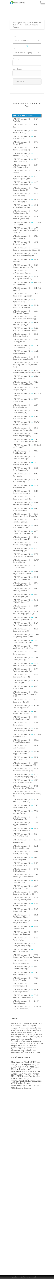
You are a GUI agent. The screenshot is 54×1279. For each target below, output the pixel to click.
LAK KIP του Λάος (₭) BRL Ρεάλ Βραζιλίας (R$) (25, 835)
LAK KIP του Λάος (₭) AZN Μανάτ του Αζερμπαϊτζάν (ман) (25, 664)
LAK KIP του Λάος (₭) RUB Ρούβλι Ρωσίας (25, 939)
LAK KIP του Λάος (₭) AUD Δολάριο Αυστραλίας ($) (25, 183)
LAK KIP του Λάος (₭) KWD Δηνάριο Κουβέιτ (26, 561)
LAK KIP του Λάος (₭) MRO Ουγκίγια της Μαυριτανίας (25, 429)
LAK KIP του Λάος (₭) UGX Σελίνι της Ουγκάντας (25, 962)
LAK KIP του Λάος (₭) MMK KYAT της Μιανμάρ (26, 590)
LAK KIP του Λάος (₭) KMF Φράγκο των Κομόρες (25, 847)
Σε (14, 48)
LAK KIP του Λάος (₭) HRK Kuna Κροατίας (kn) (25, 853)
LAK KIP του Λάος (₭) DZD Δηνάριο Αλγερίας (25, 653)
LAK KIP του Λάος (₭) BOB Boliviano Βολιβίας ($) (25, 676)
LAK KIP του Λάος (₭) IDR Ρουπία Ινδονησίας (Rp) (25, 544)
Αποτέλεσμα (17, 69)
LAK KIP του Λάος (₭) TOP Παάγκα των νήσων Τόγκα (25, 641)
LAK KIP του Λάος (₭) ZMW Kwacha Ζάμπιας (26, 1002)
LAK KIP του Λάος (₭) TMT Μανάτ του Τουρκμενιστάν (25, 996)
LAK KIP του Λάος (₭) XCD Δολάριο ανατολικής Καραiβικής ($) (26, 249)
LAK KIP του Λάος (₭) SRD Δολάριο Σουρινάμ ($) (25, 630)
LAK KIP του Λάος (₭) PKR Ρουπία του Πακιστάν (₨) (25, 770)
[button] (39, 40)
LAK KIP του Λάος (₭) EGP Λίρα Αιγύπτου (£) (25, 864)
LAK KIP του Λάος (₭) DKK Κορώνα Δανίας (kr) (25, 527)
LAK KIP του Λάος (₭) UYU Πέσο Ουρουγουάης (25, 968)
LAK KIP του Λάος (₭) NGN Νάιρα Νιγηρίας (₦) (25, 595)
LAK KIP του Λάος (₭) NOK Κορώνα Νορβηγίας (25, 200)
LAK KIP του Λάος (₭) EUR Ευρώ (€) (25, 120)
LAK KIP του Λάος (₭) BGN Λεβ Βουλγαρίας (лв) (25, 218)
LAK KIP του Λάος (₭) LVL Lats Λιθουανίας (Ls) (27, 735)
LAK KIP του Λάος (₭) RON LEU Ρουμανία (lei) (25, 166)
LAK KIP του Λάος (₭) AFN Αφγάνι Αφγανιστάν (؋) (25, 824)
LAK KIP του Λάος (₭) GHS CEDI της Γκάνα (25, 881)
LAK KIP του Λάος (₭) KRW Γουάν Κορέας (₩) (25, 412)
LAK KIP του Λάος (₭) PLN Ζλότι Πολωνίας (25, 195)
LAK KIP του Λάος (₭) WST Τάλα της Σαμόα (25, 341)
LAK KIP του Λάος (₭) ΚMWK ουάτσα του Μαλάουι (26, 423)
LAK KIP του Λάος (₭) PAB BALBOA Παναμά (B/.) (25, 601)
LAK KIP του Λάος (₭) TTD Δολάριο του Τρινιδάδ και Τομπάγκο (26, 956)
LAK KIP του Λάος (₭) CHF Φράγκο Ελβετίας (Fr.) (25, 149)
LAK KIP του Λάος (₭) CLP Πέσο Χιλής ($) (25, 682)
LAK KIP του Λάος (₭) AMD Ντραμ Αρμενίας (26, 352)
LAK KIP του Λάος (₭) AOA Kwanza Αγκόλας (25, 486)
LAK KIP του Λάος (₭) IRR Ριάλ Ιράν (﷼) (27, 289)
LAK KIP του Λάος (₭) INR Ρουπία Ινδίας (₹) (25, 237)
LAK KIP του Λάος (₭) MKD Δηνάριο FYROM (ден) (26, 306)
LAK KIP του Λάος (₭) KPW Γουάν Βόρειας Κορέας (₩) (25, 730)
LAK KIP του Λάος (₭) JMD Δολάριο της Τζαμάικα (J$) (25, 295)
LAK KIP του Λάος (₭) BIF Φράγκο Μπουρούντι (25, 509)
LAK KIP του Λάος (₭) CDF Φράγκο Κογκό (25, 687)
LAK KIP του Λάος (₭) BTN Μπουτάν (25, 260)
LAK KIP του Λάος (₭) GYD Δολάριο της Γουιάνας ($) (25, 712)
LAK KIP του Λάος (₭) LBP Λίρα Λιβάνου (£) (25, 417)
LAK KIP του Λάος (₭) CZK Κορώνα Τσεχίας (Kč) (25, 212)
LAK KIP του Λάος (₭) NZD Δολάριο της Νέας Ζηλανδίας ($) (25, 318)
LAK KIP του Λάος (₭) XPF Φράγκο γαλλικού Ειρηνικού (25, 876)
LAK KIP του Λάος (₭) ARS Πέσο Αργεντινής (25, 659)
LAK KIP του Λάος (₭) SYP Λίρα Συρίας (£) (25, 481)
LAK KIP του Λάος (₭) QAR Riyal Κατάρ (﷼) (25, 452)
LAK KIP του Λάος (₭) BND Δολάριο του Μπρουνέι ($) (25, 266)
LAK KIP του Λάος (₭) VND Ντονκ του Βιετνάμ (25, 973)
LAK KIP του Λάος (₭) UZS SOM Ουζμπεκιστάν (25, 991)
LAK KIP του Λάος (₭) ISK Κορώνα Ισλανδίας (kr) (25, 718)
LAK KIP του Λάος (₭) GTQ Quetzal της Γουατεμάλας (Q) (25, 532)
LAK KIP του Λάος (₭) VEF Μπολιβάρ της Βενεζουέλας (25, 647)
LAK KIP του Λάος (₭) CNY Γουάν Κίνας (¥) (25, 377)
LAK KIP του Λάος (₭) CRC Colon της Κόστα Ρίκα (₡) (25, 383)
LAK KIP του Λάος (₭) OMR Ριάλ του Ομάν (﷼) (25, 324)
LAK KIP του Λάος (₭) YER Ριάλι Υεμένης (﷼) (25, 818)
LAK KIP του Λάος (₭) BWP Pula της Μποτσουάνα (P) (25, 504)
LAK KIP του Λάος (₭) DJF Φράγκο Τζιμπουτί (25, 858)
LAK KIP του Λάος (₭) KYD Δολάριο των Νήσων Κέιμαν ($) (25, 515)
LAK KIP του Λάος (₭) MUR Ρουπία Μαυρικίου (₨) (25, 578)
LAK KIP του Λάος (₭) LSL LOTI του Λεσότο (25, 567)
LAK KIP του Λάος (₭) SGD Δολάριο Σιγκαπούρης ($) (25, 618)
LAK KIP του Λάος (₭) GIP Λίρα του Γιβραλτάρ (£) (27, 283)
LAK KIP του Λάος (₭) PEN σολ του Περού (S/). (27, 446)
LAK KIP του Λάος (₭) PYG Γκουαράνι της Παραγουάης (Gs (25, 776)
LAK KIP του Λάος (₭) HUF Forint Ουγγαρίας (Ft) (25, 160)
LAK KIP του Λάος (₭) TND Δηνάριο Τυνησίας (25, 979)
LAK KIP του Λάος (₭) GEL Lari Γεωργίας (27, 394)
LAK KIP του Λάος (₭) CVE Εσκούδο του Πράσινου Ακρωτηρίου (26, 372)
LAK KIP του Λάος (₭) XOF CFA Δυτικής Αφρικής (25, 312)
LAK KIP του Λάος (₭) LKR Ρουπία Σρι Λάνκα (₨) (25, 801)
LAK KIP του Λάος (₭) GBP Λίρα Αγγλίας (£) (25, 137)
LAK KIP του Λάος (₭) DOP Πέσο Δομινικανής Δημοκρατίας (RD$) (25, 694)
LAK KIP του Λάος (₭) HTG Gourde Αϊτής (25, 400)
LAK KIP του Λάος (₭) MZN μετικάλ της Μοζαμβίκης (25, 435)
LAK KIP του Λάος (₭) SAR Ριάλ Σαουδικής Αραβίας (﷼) (25, 613)
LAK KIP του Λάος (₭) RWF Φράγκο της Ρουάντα (25, 335)
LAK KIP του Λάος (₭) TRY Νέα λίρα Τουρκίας (27, 223)
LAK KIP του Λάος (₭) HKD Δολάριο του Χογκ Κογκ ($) (25, 893)
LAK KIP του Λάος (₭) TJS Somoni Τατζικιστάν (25, 950)
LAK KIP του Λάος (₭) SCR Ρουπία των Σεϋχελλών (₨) (25, 787)
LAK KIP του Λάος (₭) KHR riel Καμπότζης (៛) (27, 841)
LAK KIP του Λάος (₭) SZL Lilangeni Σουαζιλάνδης (25, 945)
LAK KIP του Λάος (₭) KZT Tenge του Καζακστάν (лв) (25, 555)
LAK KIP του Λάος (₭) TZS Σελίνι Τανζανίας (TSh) (25, 346)
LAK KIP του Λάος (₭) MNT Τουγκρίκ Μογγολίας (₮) (25, 584)
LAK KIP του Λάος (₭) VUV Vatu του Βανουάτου (25, 812)
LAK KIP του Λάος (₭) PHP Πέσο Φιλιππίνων (25, 607)
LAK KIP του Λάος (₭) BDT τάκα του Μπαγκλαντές (25, 829)
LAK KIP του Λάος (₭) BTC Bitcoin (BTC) (25, 143)
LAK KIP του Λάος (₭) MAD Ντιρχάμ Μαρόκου (26, 753)
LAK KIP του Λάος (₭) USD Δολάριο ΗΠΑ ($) (25, 132)
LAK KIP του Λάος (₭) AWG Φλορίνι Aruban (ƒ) (26, 243)
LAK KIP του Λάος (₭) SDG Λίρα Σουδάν (25, 475)
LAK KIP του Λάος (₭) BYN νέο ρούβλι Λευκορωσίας (27, 1008)
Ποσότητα (16, 59)
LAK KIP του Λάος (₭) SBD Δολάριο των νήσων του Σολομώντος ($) (26, 794)
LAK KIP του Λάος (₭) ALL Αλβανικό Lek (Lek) (25, 155)
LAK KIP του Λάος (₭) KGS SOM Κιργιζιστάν (25, 904)
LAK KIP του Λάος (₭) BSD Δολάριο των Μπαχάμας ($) (25, 358)
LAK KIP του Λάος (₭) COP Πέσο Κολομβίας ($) (25, 521)
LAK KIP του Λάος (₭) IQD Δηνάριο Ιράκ (25, 724)
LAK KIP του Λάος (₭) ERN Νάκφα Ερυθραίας (25, 389)
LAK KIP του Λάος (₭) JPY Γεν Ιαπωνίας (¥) (26, 172)
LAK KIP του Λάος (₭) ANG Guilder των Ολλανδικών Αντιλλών (26, 440)
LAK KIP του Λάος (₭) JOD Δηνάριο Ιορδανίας (25, 406)
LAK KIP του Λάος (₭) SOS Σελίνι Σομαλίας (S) (25, 469)
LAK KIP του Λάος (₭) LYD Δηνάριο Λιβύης (25, 301)
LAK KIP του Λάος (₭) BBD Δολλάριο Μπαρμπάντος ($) (25, 255)
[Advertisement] (27, 14)
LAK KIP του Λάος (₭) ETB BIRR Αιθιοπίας (25, 870)
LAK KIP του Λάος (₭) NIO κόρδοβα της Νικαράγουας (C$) (25, 764)
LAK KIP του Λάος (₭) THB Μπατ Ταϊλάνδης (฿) (25, 806)
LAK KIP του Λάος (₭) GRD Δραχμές (25, 126)
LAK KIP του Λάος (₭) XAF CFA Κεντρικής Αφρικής (25, 272)
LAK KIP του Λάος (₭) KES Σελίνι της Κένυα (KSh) (25, 899)
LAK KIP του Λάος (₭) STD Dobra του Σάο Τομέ (25, 458)
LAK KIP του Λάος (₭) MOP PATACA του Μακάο (25, 916)
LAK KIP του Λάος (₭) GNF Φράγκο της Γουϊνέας (25, 887)
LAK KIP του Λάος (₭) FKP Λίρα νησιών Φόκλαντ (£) (25, 278)
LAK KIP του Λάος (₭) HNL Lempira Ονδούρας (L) (25, 538)
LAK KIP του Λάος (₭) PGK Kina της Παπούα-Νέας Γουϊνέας (25, 329)
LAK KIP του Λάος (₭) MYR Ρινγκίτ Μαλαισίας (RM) (25, 572)
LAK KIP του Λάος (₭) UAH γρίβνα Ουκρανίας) (25, 985)
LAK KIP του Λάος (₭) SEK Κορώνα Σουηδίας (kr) (25, 206)
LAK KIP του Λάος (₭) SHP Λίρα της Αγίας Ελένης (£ (25, 781)
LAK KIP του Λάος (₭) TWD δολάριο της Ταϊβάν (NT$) (26, 636)
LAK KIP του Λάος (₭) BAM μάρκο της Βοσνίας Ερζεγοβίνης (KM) (25, 365)
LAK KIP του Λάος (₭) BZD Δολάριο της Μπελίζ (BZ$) (25, 498)
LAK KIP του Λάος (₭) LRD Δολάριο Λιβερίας (25, 910)
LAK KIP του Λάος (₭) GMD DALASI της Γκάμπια (26, 707)
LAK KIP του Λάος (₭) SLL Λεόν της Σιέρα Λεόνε (25, 463)
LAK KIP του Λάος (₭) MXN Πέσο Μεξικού (26, 927)
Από (14, 36)
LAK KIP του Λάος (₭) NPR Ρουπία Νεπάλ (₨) (25, 758)
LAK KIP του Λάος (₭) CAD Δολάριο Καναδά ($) (25, 189)
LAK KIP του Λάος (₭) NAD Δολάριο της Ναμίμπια (25, 933)
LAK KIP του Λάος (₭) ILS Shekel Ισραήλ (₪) (25, 550)
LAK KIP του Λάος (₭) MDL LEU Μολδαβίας (25, 747)
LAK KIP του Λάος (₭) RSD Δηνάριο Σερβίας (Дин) (25, 178)
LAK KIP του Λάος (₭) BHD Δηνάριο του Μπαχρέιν (25, 492)
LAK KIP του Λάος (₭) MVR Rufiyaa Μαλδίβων (25, 922)
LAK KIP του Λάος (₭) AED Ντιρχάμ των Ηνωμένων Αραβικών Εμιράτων (26, 230)
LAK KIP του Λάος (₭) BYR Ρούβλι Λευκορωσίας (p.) (25, 670)
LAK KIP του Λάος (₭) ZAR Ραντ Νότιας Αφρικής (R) (25, 624)
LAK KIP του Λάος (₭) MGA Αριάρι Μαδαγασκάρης (25, 741)
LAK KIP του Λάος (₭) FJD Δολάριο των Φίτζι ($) (25, 701)
